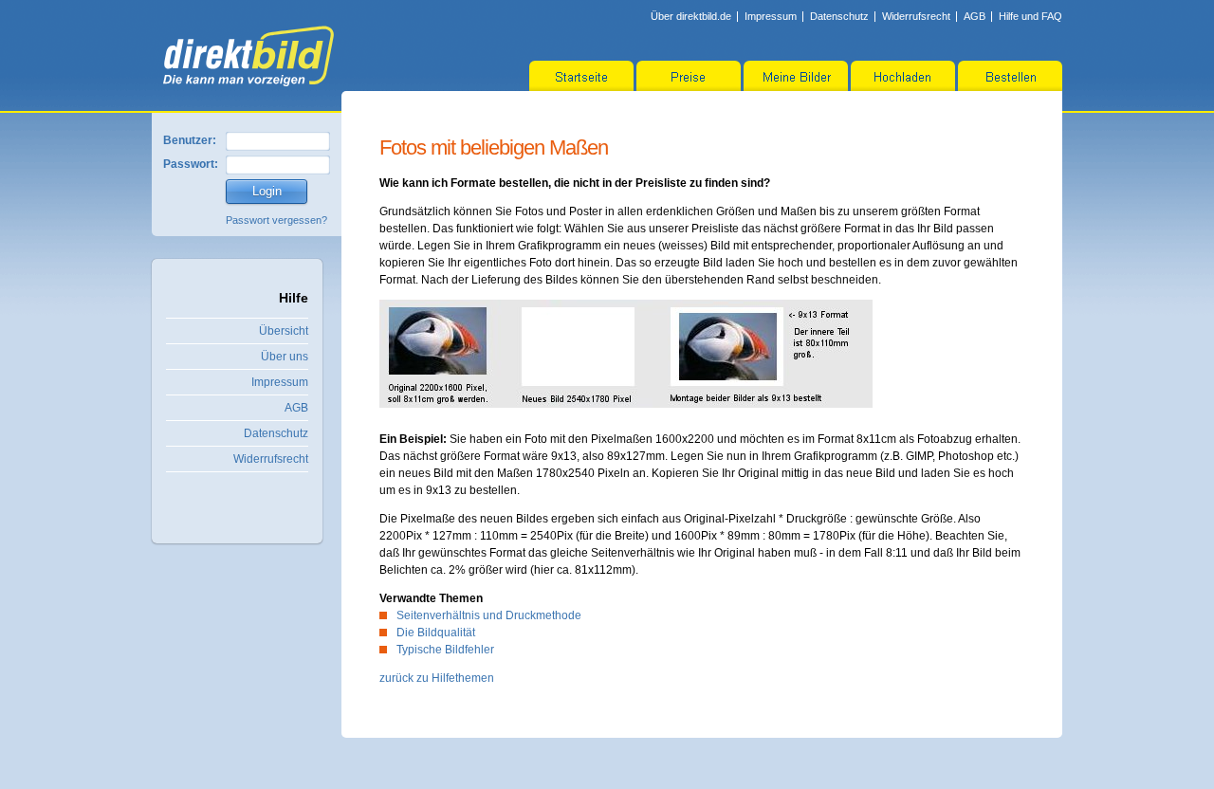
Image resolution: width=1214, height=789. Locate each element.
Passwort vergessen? (276, 220)
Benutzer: (189, 140)
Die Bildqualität (435, 632)
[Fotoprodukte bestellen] (1010, 76)
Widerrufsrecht (916, 16)
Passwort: (190, 164)
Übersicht (283, 331)
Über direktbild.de (691, 16)
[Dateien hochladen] (903, 76)
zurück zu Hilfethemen (436, 678)
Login (267, 191)
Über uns (284, 356)
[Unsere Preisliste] (688, 76)
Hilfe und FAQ (1030, 16)
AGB (974, 16)
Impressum (771, 16)
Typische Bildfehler (445, 649)
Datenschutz (839, 16)
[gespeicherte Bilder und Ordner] (796, 76)
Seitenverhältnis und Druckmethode (488, 615)
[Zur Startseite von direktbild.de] (248, 56)
